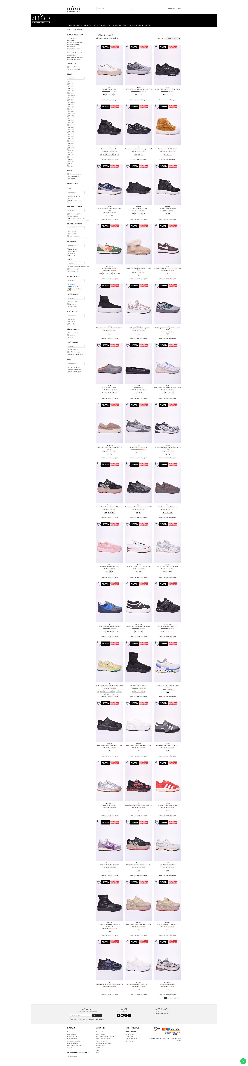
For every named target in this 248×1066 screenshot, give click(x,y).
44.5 (70, 161)
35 (69, 86)
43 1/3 (71, 155)
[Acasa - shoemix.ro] (77, 8)
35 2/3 (71, 88)
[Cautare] (130, 8)
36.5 (70, 98)
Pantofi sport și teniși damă (75, 42)
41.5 (70, 141)
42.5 (70, 150)
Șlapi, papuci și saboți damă (75, 57)
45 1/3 (71, 166)
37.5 (70, 107)
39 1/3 (71, 120)
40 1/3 (71, 127)
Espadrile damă (71, 55)
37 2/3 (71, 104)
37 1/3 (71, 102)
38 (69, 109)
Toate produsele (72, 38)
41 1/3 (71, 136)
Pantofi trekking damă (73, 44)
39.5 (70, 123)
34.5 (70, 84)
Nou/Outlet (72, 67)
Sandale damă (71, 47)
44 (69, 159)
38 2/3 (71, 113)
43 (69, 152)
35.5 (70, 91)
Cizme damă (70, 51)
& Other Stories (73, 196)
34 (69, 82)
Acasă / (69, 29)
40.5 (70, 132)
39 (69, 118)
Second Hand (73, 69)
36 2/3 (71, 95)
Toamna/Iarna (73, 176)
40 (69, 125)
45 (69, 164)
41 (69, 134)
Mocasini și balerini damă (74, 53)
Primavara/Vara (73, 174)
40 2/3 (71, 129)
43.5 (70, 157)
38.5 (70, 116)
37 (69, 100)
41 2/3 (71, 139)
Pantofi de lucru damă (73, 59)
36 (69, 93)
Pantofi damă (71, 40)
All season (72, 179)
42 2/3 (71, 148)
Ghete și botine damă (73, 49)
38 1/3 (71, 111)
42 (69, 143)
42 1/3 (71, 145)
